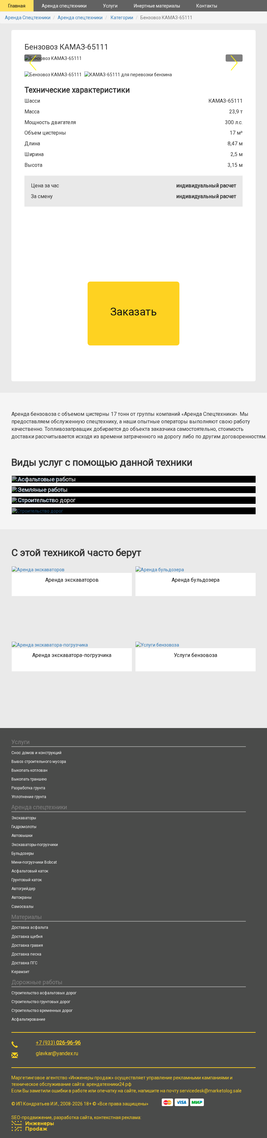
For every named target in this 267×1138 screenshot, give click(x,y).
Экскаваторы (23, 818)
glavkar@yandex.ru (57, 1053)
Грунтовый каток (26, 880)
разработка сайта (73, 1117)
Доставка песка (26, 954)
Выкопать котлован (29, 770)
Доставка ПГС (24, 963)
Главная (16, 5)
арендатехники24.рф (109, 1084)
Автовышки (22, 835)
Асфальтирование (28, 1019)
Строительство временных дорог (42, 1010)
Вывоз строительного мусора (38, 761)
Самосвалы (22, 906)
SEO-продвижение (31, 1117)
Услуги (110, 5)
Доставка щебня (27, 936)
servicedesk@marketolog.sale (211, 1090)
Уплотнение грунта (28, 797)
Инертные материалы (157, 5)
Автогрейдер (23, 888)
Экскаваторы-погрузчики (34, 844)
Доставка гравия (27, 945)
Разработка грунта (28, 788)
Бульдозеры (22, 853)
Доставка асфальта (29, 927)
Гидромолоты (23, 826)
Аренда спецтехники (64, 5)
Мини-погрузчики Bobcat (34, 862)
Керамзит (20, 972)
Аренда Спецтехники (27, 17)
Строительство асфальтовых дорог (44, 993)
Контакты (206, 5)
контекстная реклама (117, 1117)
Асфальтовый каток (29, 871)
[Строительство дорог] (132, 510)
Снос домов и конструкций (36, 753)
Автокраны (21, 897)
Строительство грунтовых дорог (40, 1001)
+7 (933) (58, 1043)
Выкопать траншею (29, 779)
